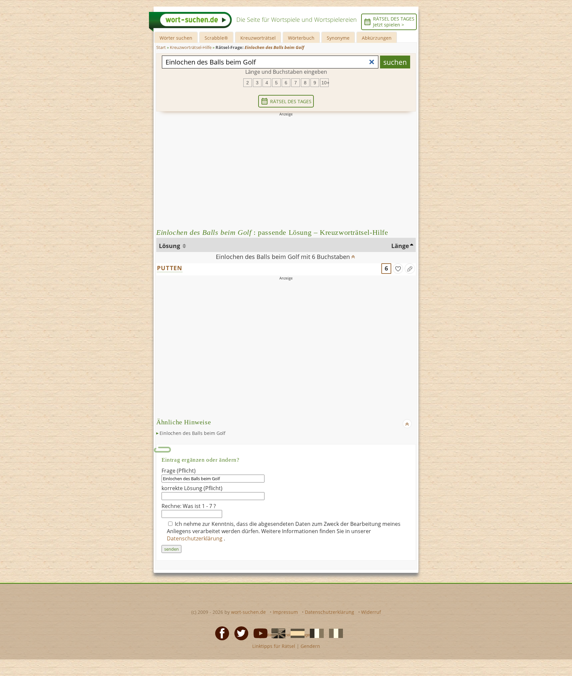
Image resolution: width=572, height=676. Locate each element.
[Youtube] (258, 633)
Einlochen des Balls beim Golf (192, 433)
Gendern (310, 646)
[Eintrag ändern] (410, 268)
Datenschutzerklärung (195, 538)
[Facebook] (220, 633)
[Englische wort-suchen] (276, 633)
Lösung (170, 246)
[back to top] (353, 255)
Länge (400, 246)
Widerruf (371, 612)
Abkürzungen (377, 38)
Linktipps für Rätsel (273, 646)
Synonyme (338, 38)
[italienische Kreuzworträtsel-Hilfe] (334, 633)
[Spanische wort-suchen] (296, 633)
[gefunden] (398, 268)
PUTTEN (169, 268)
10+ (325, 82)
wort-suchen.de (248, 612)
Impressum (285, 612)
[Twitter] (239, 633)
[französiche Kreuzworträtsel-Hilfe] (315, 633)
